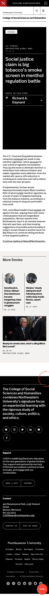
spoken (38, 210)
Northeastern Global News (18, 49)
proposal (18, 159)
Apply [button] (42, 589)
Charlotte (39, 549)
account (34, 162)
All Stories (11, 46)
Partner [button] (28, 483)
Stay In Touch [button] (30, 526)
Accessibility (10, 576)
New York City (37, 554)
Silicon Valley (38, 559)
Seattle (27, 559)
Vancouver (29, 564)
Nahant (25, 554)
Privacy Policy (34, 572)
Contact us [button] (11, 526)
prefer (20, 193)
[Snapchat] (35, 583)
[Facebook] (8, 583)
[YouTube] (19, 583)
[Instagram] (30, 583)
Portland (18, 559)
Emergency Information (15, 572)
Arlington (10, 549)
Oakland (9, 559)
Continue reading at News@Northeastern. (24, 241)
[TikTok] (40, 583)
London (9, 554)
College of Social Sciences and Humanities (24, 18)
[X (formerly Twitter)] (13, 583)
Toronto (19, 564)
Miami (17, 554)
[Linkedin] (24, 583)
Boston (19, 549)
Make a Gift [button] (12, 483)
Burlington (28, 549)
